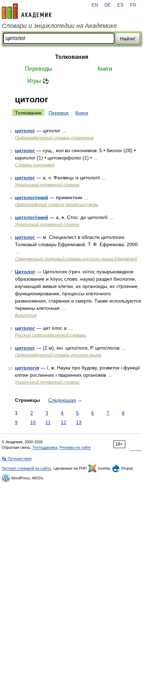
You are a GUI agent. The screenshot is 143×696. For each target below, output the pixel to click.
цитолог (25, 130)
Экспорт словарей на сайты (26, 468)
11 (48, 422)
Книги (105, 69)
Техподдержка (44, 447)
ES (120, 5)
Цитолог (25, 271)
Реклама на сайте (75, 447)
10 (33, 422)
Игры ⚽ (38, 81)
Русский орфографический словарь (50, 335)
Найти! (127, 38)
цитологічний (31, 197)
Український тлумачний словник (47, 184)
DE (107, 5)
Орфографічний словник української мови (56, 204)
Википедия (25, 315)
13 (79, 422)
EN (95, 5)
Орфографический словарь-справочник (54, 137)
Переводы (38, 69)
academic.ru (27, 11)
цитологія (27, 367)
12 (63, 422)
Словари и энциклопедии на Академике (59, 25)
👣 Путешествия (17, 458)
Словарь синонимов (34, 165)
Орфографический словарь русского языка (58, 355)
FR (133, 5)
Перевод (58, 113)
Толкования (71, 57)
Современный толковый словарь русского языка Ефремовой (76, 259)
